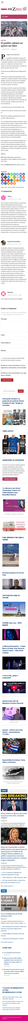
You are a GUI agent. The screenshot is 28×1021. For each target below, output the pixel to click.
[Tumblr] (2, 180)
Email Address (5, 343)
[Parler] (2, 177)
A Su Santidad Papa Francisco (12, 952)
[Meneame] (17, 180)
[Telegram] (17, 174)
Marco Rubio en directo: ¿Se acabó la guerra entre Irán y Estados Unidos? (14, 816)
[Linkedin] (23, 174)
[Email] (14, 177)
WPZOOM (9, 1018)
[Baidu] (2, 183)
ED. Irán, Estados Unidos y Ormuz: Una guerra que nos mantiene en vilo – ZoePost (12, 1003)
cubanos (9, 187)
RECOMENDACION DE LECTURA (12, 992)
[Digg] (5, 183)
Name (3, 335)
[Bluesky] (8, 177)
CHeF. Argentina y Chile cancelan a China (14, 877)
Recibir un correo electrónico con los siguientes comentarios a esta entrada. (13, 366)
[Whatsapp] (11, 174)
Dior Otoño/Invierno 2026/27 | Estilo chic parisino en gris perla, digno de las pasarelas (13, 928)
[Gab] (20, 180)
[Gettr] (8, 180)
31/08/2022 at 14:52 (12, 244)
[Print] (8, 183)
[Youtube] (20, 174)
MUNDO (4, 790)
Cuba (5, 187)
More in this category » (7, 886)
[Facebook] (5, 174)
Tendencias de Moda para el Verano (13, 938)
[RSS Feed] (11, 183)
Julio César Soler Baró (18, 187)
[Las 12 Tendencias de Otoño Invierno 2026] (14, 903)
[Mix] (14, 180)
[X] (2, 174)
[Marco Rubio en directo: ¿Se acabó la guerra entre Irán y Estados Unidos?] (14, 803)
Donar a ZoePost (10, 479)
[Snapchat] (11, 177)
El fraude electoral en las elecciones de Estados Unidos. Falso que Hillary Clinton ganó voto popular (14, 971)
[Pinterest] (5, 180)
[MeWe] (11, 180)
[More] (14, 183)
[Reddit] (23, 177)
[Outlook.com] (20, 177)
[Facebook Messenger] (14, 174)
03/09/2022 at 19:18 (12, 295)
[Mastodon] (23, 180)
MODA (4, 891)
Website (3, 350)
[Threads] (5, 177)
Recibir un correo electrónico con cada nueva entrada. (13, 374)
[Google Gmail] (17, 177)
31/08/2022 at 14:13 (12, 199)
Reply (19, 199)
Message (4, 319)
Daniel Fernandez (13, 241)
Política (3, 40)
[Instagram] (8, 174)
